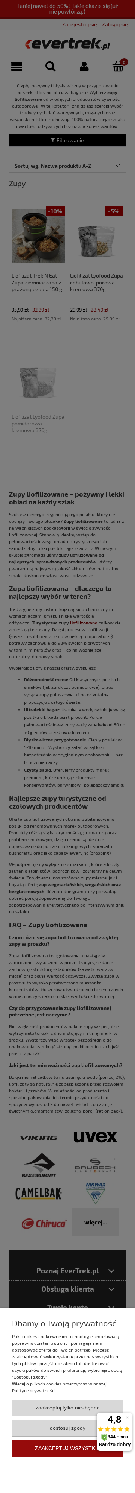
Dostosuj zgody (68, 1428)
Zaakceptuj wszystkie (67, 1448)
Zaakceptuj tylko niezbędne (68, 1408)
